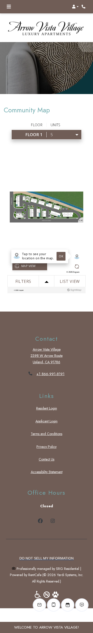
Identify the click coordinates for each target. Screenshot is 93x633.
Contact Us (46, 459)
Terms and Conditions (46, 433)
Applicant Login (46, 421)
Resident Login (46, 408)
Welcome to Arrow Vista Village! (46, 627)
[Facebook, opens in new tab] (40, 521)
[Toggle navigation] (9, 6)
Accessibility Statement (46, 471)
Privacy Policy (46, 446)
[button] (75, 6)
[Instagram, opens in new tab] (52, 521)
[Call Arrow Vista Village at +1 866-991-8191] (84, 6)
